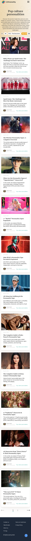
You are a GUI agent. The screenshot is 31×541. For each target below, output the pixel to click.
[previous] (2, 33)
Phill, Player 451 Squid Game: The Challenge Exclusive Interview (14, 60)
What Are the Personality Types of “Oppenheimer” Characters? (15, 179)
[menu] (28, 2)
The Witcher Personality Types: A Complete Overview (14, 139)
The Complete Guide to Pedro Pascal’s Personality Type (13, 336)
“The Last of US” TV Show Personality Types (12, 493)
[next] (29, 33)
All (5, 33)
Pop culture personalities (22, 72)
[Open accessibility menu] (26, 535)
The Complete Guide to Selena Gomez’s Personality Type (13, 375)
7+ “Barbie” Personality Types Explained (13, 220)
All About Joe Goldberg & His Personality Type (13, 297)
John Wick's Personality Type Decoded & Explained (13, 258)
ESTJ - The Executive (14, 33)
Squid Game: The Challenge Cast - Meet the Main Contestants (15, 100)
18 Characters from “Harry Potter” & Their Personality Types (15, 453)
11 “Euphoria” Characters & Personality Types (12, 414)
